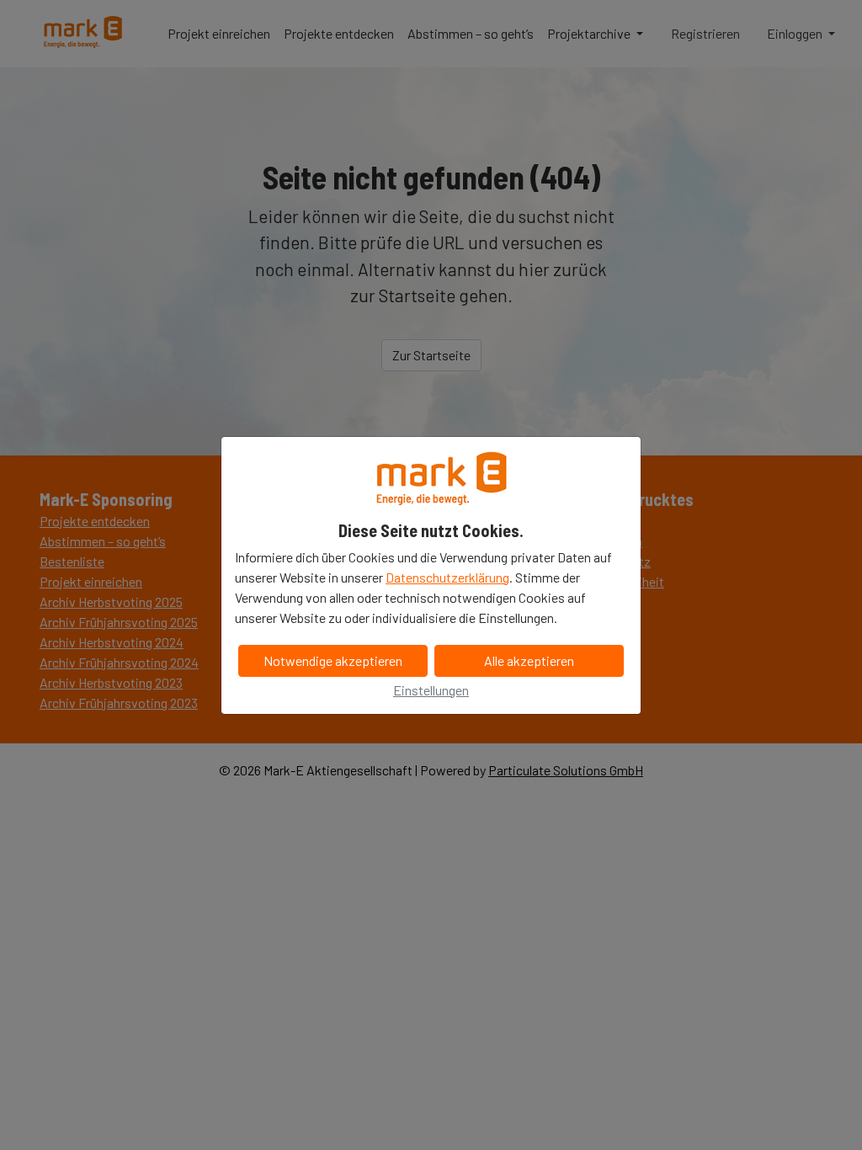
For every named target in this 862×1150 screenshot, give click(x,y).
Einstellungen (431, 690)
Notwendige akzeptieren (332, 660)
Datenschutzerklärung (447, 577)
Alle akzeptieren (529, 660)
